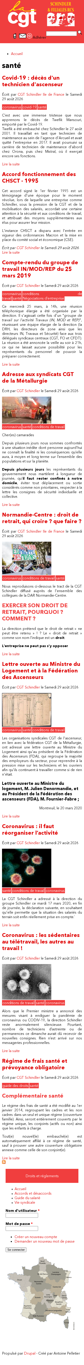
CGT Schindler (28, 247)
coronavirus (11, 107)
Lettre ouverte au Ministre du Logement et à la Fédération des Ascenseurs (41, 670)
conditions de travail (48, 426)
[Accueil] (42, 27)
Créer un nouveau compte (36, 1236)
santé (42, 107)
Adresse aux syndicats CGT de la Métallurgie (38, 377)
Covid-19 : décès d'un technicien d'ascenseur (32, 81)
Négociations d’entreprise (43, 298)
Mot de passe (19, 1223)
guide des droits (15, 1085)
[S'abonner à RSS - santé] (4, 1162)
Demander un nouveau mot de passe (45, 1241)
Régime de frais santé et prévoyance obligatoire (34, 1064)
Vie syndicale (25, 1202)
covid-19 (30, 107)
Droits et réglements (42, 1176)
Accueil (17, 53)
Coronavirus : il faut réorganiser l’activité (30, 829)
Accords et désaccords (33, 1193)
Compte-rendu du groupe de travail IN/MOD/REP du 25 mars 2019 (40, 269)
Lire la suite (11, 164)
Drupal (29, 1353)
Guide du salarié (27, 1198)
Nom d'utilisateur (23, 1210)
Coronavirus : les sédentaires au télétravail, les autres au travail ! (41, 941)
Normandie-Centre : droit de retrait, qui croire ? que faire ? (42, 517)
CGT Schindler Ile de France (41, 94)
